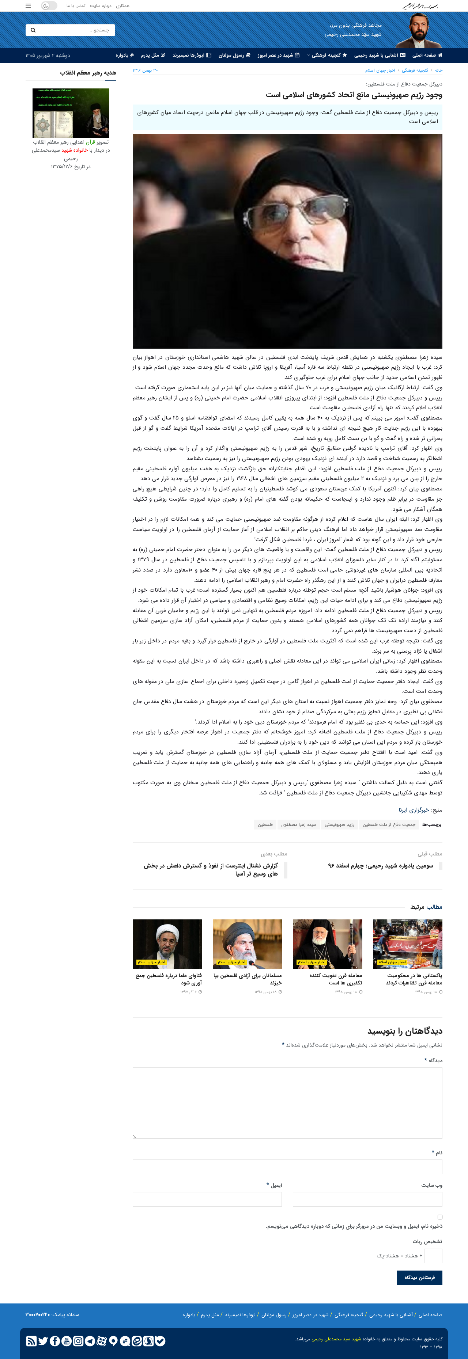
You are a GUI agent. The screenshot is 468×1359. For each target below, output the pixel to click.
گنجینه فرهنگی (326, 55)
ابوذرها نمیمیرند (188, 55)
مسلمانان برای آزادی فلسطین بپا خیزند (248, 979)
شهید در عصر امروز (275, 55)
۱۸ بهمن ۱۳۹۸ (426, 992)
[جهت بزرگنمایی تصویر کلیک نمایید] (71, 113)
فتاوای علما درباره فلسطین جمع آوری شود (169, 979)
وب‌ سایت (431, 1185)
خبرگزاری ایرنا (414, 810)
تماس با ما (76, 5)
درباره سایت (101, 5)
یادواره (122, 55)
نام (437, 1153)
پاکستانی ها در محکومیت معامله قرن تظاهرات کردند (414, 979)
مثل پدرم (150, 55)
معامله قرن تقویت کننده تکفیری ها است (335, 979)
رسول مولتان (231, 55)
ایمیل (274, 1185)
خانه (438, 70)
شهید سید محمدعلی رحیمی (336, 1339)
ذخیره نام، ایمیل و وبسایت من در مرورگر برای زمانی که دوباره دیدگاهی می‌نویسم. (354, 1226)
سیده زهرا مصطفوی (298, 824)
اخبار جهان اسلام (380, 70)
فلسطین (265, 824)
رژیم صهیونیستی (339, 824)
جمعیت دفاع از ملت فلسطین (389, 824)
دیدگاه (433, 1061)
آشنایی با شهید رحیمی (376, 55)
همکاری (122, 5)
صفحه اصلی (424, 55)
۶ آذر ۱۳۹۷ (189, 992)
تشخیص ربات (427, 1242)
